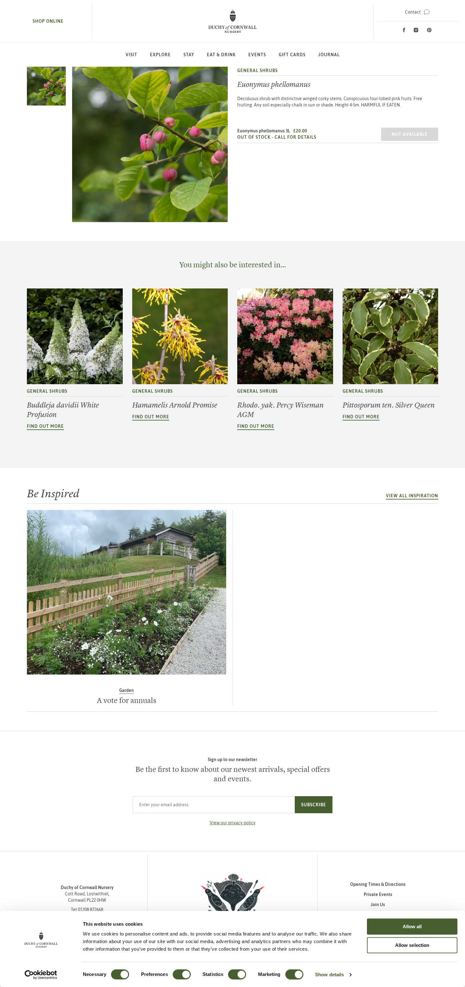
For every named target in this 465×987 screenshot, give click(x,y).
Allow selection (412, 945)
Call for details (295, 137)
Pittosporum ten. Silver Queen (389, 405)
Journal (329, 54)
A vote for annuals (126, 700)
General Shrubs (257, 70)
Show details (329, 974)
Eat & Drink (221, 54)
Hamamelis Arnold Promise (174, 405)
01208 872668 (90, 909)
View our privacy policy (233, 822)
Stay (188, 54)
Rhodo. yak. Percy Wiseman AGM (280, 409)
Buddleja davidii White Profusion (63, 409)
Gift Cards (292, 54)
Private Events (378, 894)
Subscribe (313, 804)
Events (257, 54)
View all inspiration (412, 495)
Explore (160, 54)
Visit (131, 54)
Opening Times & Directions (378, 884)
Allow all (412, 926)
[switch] (182, 974)
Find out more (45, 426)
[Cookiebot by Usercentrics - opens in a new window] (41, 974)
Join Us (378, 904)
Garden (126, 690)
